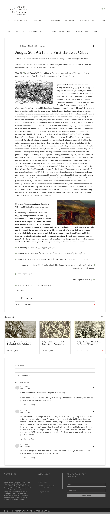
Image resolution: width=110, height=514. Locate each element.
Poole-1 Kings (19, 31)
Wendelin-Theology (82, 31)
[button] (103, 31)
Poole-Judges (20, 290)
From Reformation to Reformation (21, 9)
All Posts (8, 31)
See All (103, 316)
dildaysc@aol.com (43, 492)
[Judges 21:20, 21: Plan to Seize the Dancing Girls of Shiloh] (89, 329)
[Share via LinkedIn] (27, 298)
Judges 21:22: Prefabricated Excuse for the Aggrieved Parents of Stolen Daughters (53, 343)
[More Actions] (93, 387)
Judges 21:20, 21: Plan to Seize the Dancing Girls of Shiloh (89, 343)
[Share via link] (32, 298)
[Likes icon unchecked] (21, 404)
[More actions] (93, 46)
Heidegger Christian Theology (60, 31)
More (95, 31)
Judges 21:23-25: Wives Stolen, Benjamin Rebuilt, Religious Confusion (19, 343)
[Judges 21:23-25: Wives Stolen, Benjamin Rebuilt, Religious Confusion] (20, 329)
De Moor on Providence (37, 31)
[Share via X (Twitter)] (22, 298)
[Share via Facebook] (16, 298)
